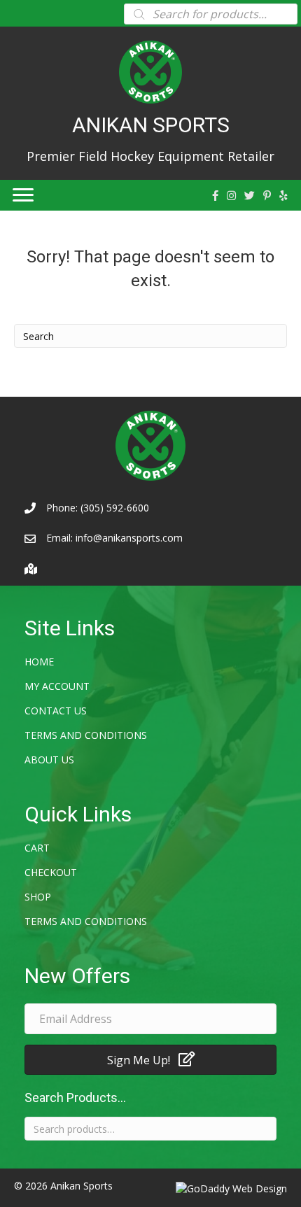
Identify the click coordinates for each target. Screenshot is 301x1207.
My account (57, 686)
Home (39, 661)
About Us (49, 759)
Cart (37, 847)
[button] (150, 1060)
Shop (37, 896)
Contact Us (55, 710)
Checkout (50, 872)
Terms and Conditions (85, 735)
